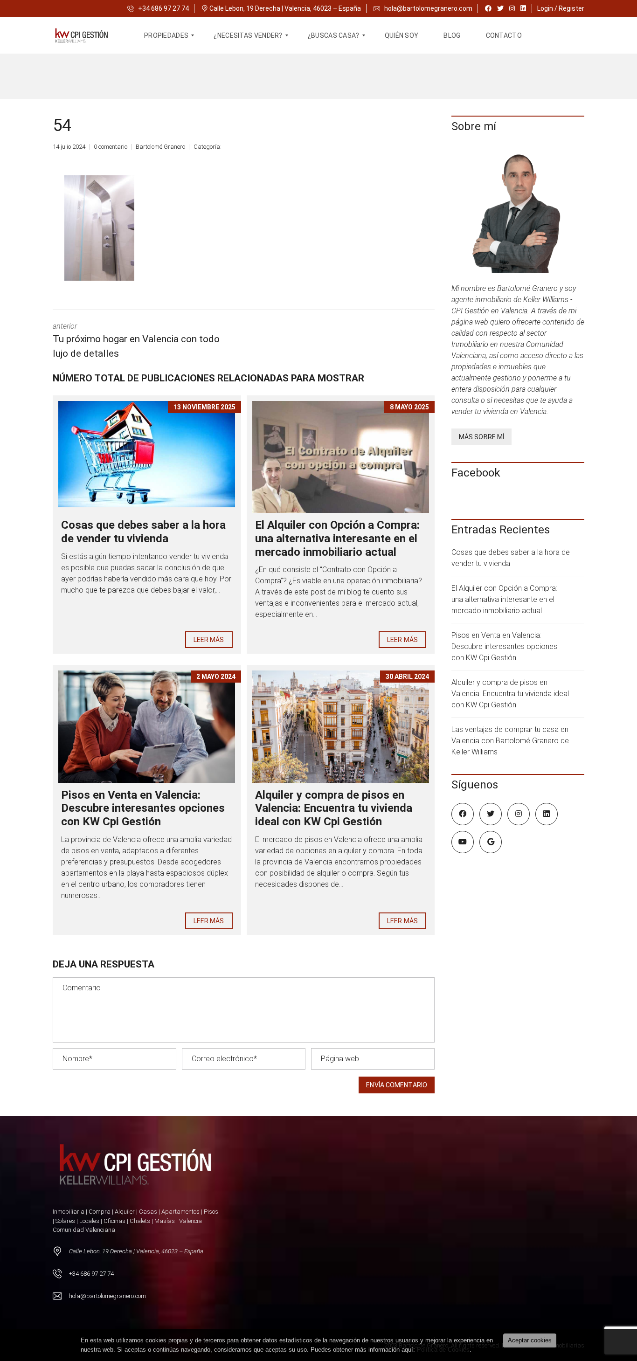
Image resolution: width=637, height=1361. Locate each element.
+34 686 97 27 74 (163, 8)
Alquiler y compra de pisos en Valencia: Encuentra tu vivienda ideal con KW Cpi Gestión (333, 808)
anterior (136, 340)
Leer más (209, 639)
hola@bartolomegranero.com (428, 8)
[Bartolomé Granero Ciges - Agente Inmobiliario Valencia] (87, 35)
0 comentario (110, 146)
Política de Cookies (443, 1349)
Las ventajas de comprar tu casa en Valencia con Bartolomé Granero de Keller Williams (510, 740)
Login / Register (560, 8)
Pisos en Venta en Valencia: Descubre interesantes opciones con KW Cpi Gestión (143, 808)
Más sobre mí (481, 437)
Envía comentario (396, 1085)
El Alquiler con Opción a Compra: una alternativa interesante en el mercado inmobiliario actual (337, 538)
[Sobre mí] (517, 211)
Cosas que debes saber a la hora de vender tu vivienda (143, 531)
